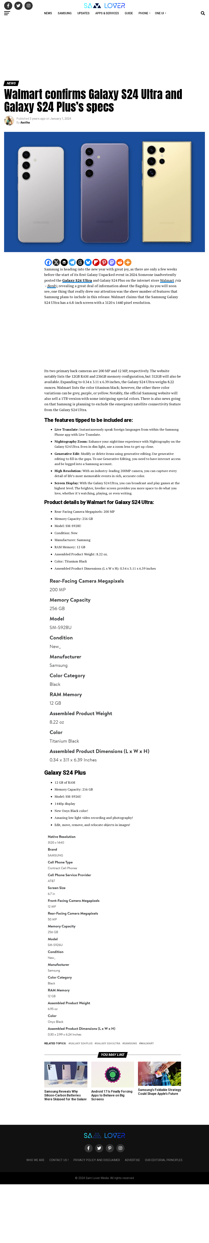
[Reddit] (119, 262)
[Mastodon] (112, 262)
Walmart (167, 280)
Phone (143, 13)
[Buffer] (64, 262)
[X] (56, 262)
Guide (129, 13)
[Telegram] (72, 262)
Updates (83, 13)
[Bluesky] (88, 262)
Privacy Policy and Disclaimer (96, 1160)
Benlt (51, 285)
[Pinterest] (104, 262)
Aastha (25, 122)
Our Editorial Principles (163, 1160)
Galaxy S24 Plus (81, 1043)
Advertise (132, 1160)
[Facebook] (48, 262)
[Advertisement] (104, 48)
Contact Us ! (59, 1160)
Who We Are (35, 1160)
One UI (159, 13)
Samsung (65, 13)
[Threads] (80, 262)
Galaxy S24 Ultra (77, 280)
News (48, 13)
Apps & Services (107, 13)
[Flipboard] (96, 262)
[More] (127, 262)
